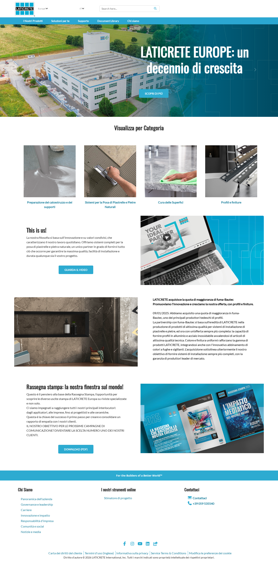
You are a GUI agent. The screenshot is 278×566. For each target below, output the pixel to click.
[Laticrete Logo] (24, 8)
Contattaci (200, 498)
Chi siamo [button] (133, 20)
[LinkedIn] (147, 544)
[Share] (155, 544)
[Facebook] (124, 544)
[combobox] (129, 8)
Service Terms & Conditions (168, 553)
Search (155, 8)
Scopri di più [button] (154, 111)
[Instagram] (132, 544)
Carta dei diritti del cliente (65, 553)
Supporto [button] (83, 20)
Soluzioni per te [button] (60, 20)
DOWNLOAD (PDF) (76, 449)
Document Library (108, 20)
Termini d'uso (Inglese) (99, 553)
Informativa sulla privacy (132, 553)
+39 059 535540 (203, 503)
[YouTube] (140, 544)
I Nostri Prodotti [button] (33, 20)
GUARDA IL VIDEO (75, 269)
